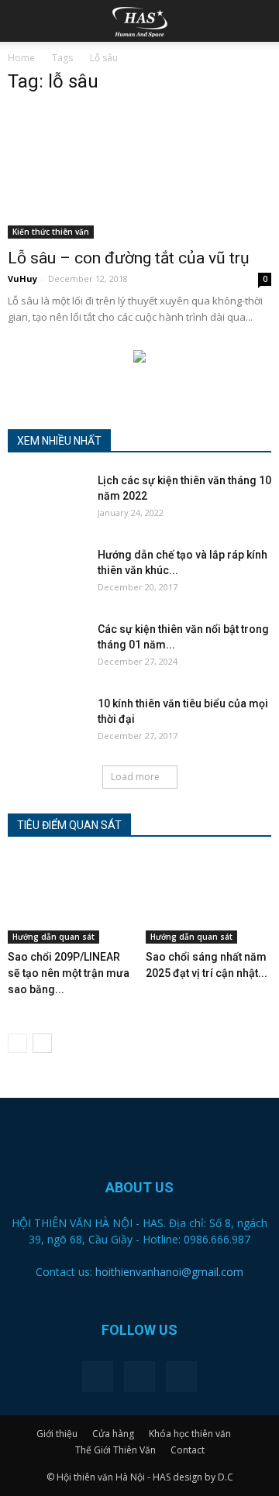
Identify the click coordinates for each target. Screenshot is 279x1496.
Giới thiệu (57, 1433)
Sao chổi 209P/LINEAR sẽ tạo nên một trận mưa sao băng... (68, 973)
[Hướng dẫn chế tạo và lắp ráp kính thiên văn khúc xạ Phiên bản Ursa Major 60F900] (46, 574)
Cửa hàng (113, 1433)
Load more (135, 776)
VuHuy (22, 278)
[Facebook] (97, 1376)
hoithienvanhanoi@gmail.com (169, 1271)
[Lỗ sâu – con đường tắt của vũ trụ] (139, 173)
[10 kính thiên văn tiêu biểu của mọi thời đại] (46, 723)
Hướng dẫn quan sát (53, 936)
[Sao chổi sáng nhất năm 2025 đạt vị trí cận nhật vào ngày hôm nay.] (209, 900)
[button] (257, 21)
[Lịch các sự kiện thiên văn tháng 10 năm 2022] (46, 500)
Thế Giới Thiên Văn (115, 1449)
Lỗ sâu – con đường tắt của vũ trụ (129, 258)
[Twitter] (139, 1376)
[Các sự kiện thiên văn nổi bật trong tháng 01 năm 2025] (46, 648)
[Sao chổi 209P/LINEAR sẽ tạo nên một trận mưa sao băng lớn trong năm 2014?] (71, 900)
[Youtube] (181, 1376)
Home (21, 57)
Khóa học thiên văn (190, 1433)
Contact (187, 1449)
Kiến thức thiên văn (50, 231)
